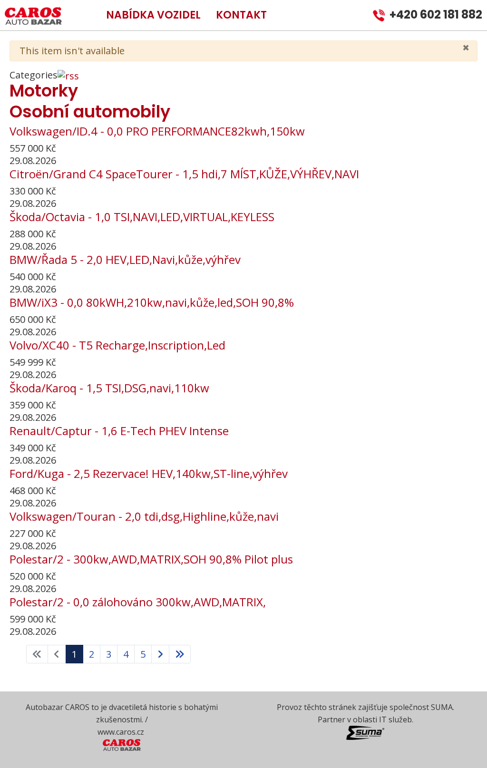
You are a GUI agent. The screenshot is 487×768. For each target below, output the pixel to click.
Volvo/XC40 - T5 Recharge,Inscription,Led (117, 345)
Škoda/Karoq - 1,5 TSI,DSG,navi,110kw (109, 388)
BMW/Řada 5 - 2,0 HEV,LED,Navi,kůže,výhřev (125, 259)
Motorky (44, 90)
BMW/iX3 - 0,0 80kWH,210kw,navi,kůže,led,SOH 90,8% (152, 302)
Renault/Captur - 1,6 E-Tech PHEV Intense (119, 430)
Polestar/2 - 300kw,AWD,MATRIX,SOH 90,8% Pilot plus (151, 559)
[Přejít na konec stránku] (180, 654)
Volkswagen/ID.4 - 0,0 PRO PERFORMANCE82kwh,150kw (157, 131)
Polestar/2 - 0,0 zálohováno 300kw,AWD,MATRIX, (138, 602)
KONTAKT (241, 15)
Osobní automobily (90, 111)
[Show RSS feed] (68, 74)
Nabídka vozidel (153, 15)
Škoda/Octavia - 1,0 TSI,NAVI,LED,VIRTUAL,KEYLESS (142, 216)
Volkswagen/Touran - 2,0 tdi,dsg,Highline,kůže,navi (144, 516)
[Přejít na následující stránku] (160, 654)
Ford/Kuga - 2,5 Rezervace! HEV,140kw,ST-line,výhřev (149, 473)
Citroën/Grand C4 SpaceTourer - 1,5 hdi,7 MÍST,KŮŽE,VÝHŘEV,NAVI (184, 174)
